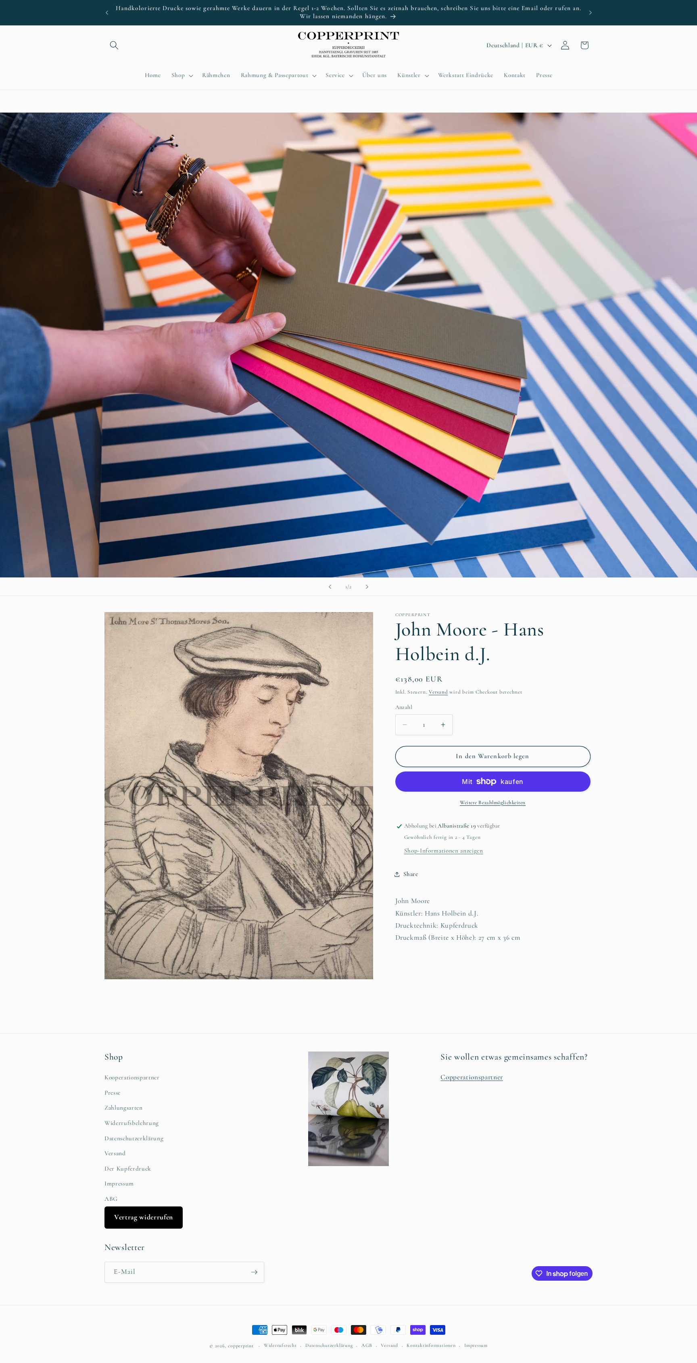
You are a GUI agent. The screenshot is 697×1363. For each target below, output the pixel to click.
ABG (111, 1198)
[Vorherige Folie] (330, 587)
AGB (366, 1345)
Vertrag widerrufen (143, 1217)
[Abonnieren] (254, 1272)
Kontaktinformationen (431, 1345)
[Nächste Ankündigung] (590, 12)
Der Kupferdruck (127, 1168)
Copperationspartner (471, 1077)
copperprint (240, 1345)
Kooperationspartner (132, 1077)
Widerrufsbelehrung (131, 1123)
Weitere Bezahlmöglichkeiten (493, 802)
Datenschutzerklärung (133, 1138)
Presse (112, 1092)
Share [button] (410, 874)
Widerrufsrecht (280, 1345)
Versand (438, 692)
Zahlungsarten (123, 1107)
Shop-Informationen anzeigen (443, 850)
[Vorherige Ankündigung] (107, 12)
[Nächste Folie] (367, 587)
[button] (114, 45)
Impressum (119, 1183)
